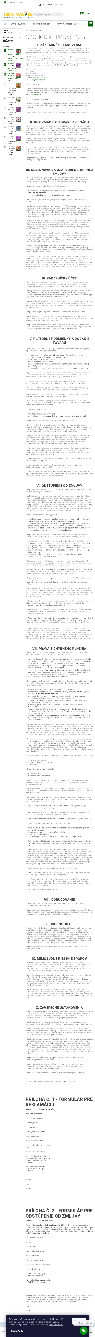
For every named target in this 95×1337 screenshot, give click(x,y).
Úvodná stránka (5, 24)
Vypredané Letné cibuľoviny (8, 39)
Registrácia (58, 4)
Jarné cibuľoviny (18, 24)
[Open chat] (84, 1329)
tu (39, 949)
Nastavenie (17, 1331)
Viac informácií (56, 1325)
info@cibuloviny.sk (38, 80)
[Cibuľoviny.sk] (18, 14)
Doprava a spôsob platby (68, 24)
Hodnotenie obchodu (41, 24)
